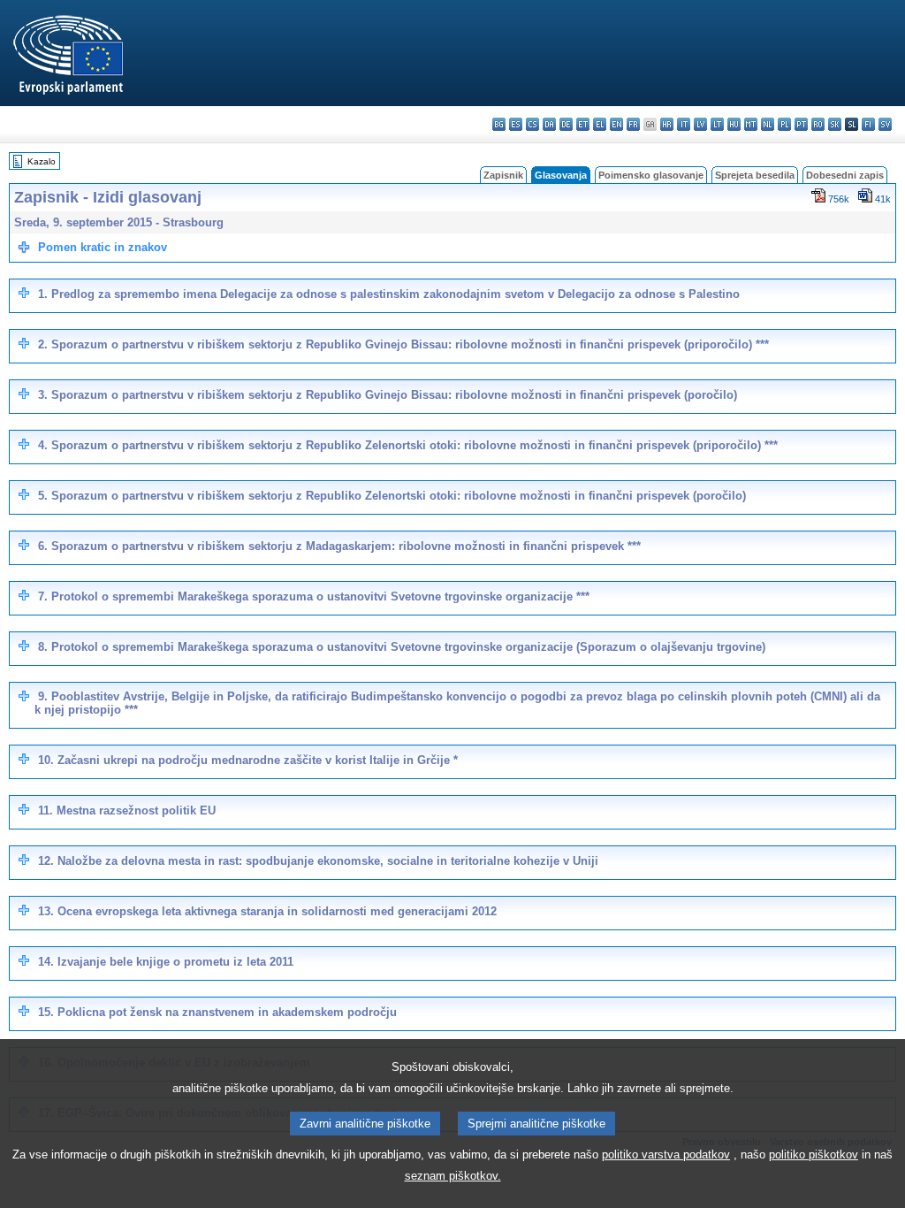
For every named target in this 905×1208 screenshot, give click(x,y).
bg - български (499, 124)
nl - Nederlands (767, 124)
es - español (515, 124)
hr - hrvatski (666, 124)
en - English (616, 124)
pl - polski (784, 124)
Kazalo (41, 161)
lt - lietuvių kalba (717, 124)
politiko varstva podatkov (666, 1154)
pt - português (801, 124)
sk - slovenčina (834, 124)
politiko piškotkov (813, 1154)
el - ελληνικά (599, 124)
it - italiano (683, 124)
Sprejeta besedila (755, 175)
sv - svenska (885, 124)
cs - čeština (532, 124)
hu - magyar (734, 124)
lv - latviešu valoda (700, 124)
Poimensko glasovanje (650, 175)
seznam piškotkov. (453, 1175)
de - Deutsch (566, 124)
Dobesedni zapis (845, 175)
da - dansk (549, 124)
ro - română (818, 124)
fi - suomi (868, 124)
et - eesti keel (582, 124)
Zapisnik (503, 175)
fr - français (633, 124)
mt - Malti (750, 124)
